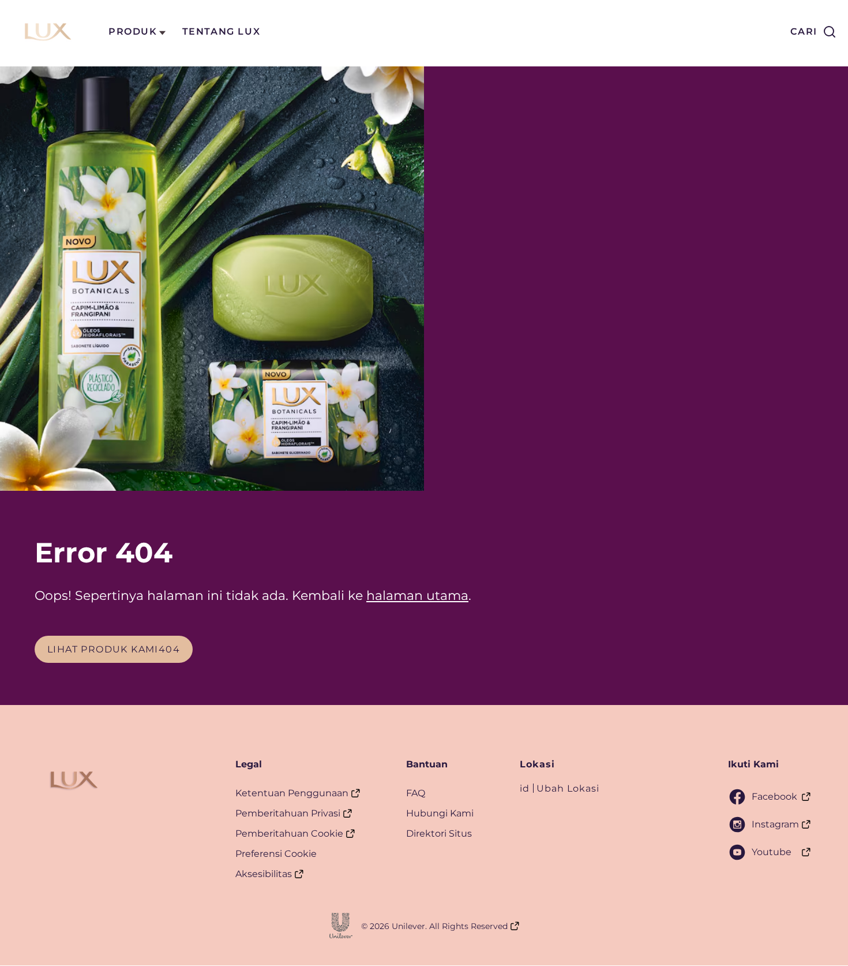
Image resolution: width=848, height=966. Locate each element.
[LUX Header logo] (46, 32)
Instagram (775, 824)
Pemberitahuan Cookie (289, 833)
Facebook (774, 796)
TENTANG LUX (221, 31)
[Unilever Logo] (340, 925)
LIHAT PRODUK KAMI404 (120, 649)
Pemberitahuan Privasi (287, 813)
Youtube (771, 851)
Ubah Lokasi (567, 788)
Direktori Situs (439, 833)
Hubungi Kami (440, 813)
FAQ (415, 793)
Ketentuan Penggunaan (291, 793)
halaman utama (417, 595)
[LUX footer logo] (72, 780)
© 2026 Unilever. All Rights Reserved (434, 926)
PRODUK (132, 31)
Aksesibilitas (263, 873)
